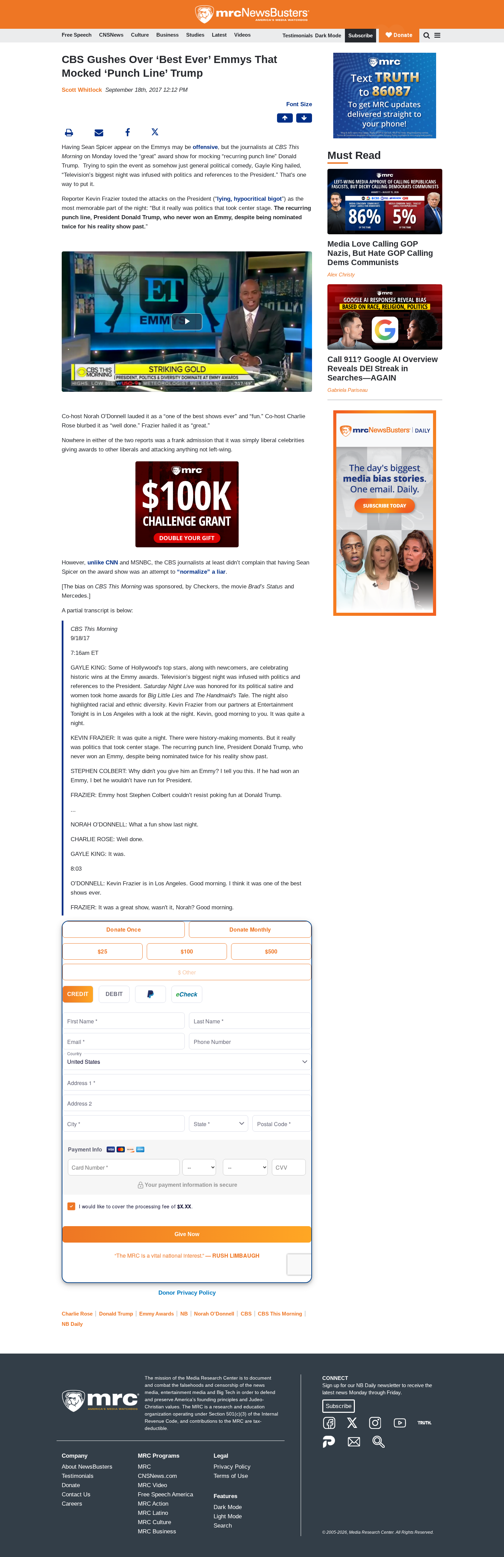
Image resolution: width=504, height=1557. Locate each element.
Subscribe (360, 35)
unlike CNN (102, 562)
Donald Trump (116, 1314)
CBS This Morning (280, 1314)
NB (184, 1314)
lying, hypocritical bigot (249, 199)
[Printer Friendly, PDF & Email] (99, 133)
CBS (246, 1314)
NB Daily (72, 1324)
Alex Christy (341, 274)
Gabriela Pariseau (347, 390)
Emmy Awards (156, 1314)
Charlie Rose (77, 1314)
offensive (205, 147)
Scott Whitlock (82, 90)
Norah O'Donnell (214, 1314)
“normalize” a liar (201, 572)
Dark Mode (328, 35)
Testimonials (298, 35)
